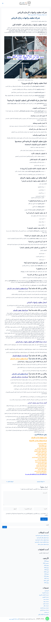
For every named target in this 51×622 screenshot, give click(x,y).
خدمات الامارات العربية (44, 595)
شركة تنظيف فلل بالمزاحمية (43, 537)
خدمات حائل (46, 605)
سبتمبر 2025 (46, 563)
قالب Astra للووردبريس (14, 619)
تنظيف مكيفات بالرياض (42, 448)
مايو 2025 (46, 569)
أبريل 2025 (46, 571)
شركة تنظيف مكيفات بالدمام (41, 449)
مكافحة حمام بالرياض (42, 443)
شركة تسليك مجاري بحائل (43, 544)
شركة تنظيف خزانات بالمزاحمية (42, 540)
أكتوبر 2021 (46, 580)
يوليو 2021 (46, 582)
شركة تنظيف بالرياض (42, 462)
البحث (47, 525)
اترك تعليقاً (44, 14)
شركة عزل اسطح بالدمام (20, 355)
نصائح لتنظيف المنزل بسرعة (41, 460)
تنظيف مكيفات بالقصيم (42, 452)
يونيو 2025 (46, 567)
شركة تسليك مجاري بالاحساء (38, 440)
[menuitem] (25, 455)
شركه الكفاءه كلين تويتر (42, 474)
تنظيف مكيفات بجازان (42, 455)
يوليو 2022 (46, 576)
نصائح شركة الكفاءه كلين (43, 614)
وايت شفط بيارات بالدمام (39, 437)
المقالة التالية (9, 481)
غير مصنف (46, 612)
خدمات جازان (46, 603)
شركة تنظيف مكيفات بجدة (41, 454)
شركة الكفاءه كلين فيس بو (31, 474)
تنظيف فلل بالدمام (43, 446)
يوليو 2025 (46, 565)
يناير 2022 (46, 578)
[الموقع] (10, 509)
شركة (36, 462)
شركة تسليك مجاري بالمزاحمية (42, 535)
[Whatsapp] (47, 618)
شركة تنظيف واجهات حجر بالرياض (17, 288)
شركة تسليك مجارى (42, 468)
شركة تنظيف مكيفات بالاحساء (40, 451)
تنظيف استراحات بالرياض (41, 466)
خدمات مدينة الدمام (44, 608)
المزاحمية (47, 590)
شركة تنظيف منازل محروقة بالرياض (39, 457)
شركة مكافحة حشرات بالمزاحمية (42, 542)
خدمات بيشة (46, 601)
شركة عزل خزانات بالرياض (19, 377)
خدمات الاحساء (45, 592)
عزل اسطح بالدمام (43, 445)
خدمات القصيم (45, 597)
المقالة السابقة (41, 481)
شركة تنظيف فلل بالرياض (41, 465)
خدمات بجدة (46, 599)
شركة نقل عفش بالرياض (41, 472)
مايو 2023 (46, 574)
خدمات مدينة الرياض (44, 610)
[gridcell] (25, 455)
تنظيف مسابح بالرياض (42, 458)
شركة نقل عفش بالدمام (20, 310)
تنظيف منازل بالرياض (42, 469)
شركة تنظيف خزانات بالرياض (19, 358)
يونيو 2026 (46, 561)
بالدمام (36, 468)
